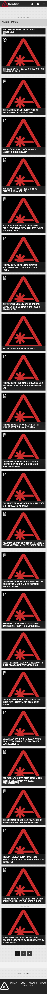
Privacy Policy (28, 985)
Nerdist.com (4, 986)
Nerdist (10, 4)
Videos (43, 983)
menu (43, 4)
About (23, 983)
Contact (14, 983)
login (38, 4)
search (32, 4)
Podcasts (33, 983)
